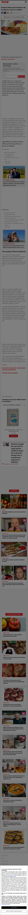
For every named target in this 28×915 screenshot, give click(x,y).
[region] (14, 890)
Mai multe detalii (13, 876)
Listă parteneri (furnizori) (5, 904)
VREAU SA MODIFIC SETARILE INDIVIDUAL (14, 911)
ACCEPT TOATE (14, 907)
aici (15, 885)
